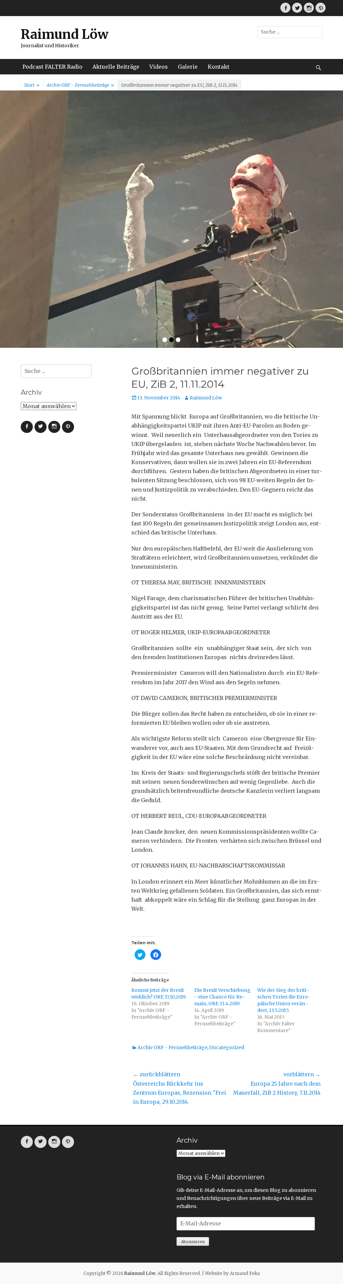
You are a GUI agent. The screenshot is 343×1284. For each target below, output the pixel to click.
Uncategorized (226, 933)
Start (32, 85)
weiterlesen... (187, 214)
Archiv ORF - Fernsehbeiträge (80, 85)
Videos (158, 66)
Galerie (188, 66)
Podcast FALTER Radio (52, 66)
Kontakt (218, 66)
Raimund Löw (65, 34)
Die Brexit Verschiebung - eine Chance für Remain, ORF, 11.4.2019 (222, 882)
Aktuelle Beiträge (115, 66)
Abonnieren (193, 1127)
